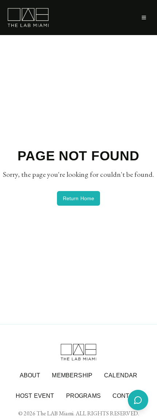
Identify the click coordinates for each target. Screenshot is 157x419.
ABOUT (30, 375)
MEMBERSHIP (72, 375)
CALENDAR (120, 375)
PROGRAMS (83, 396)
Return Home (79, 198)
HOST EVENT (35, 396)
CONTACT (126, 396)
